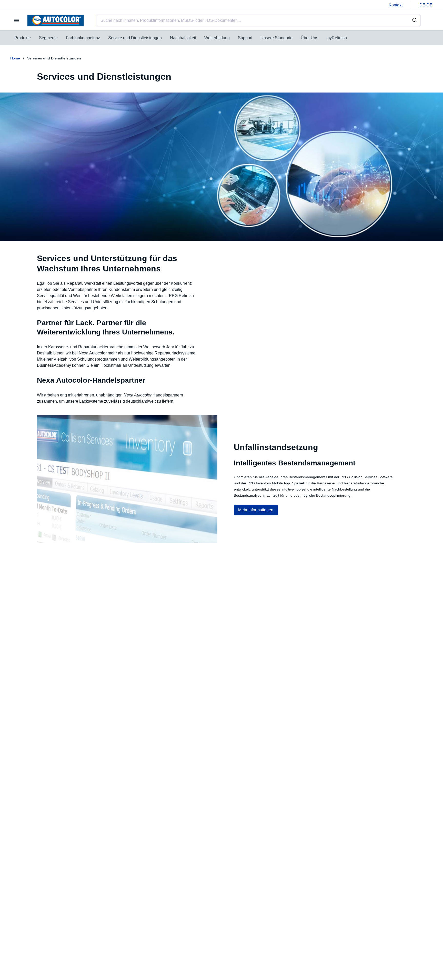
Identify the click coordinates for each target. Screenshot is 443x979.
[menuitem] (22, 38)
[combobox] (258, 20)
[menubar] (180, 38)
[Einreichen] (414, 20)
